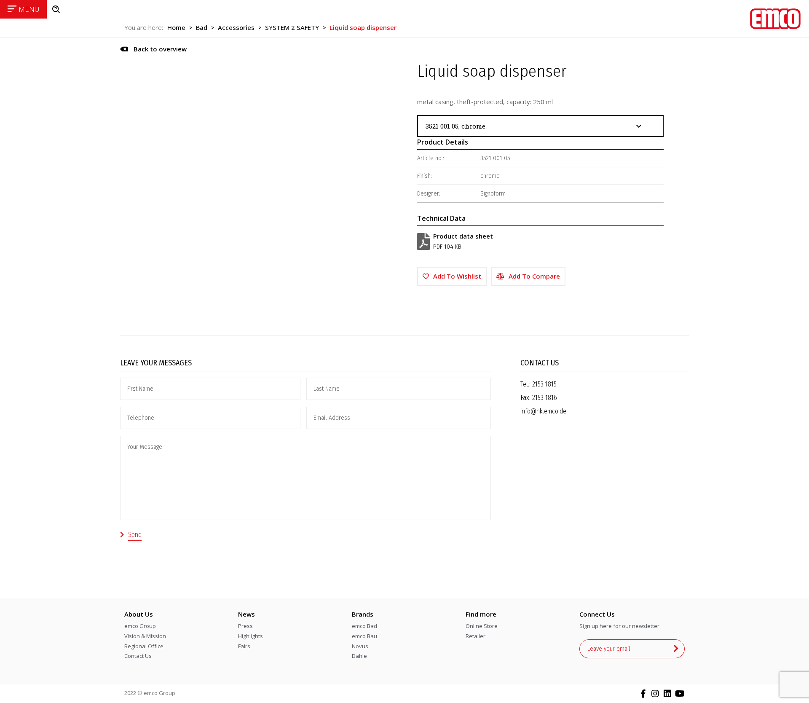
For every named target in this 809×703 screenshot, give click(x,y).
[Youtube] (680, 694)
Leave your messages (156, 363)
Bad (201, 27)
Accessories (236, 27)
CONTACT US (539, 363)
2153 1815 (544, 384)
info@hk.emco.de (543, 411)
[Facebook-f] (643, 694)
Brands (362, 614)
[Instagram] (655, 694)
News (246, 614)
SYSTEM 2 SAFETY (292, 27)
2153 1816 (544, 398)
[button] (153, 49)
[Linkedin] (667, 694)
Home (176, 27)
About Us (138, 614)
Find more (481, 614)
